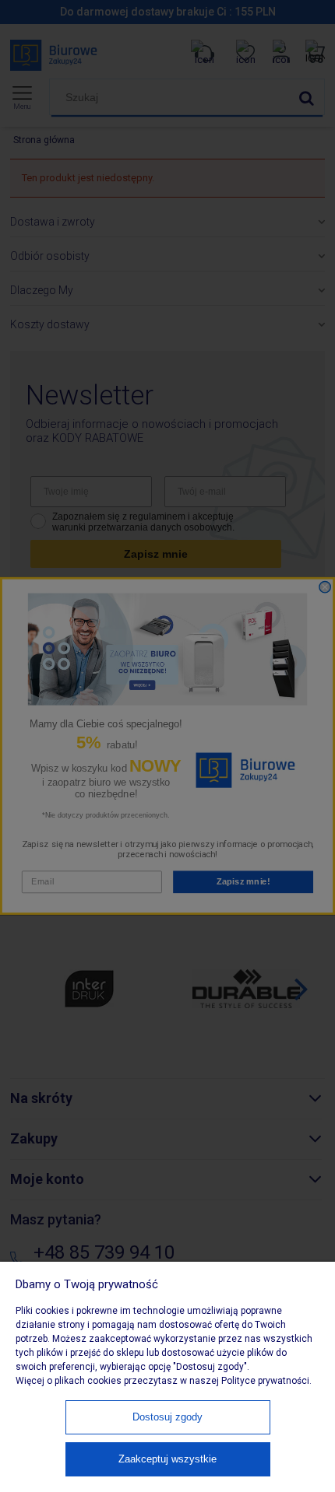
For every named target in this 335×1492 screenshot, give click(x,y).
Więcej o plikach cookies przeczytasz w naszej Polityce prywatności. (164, 1380)
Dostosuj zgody (167, 1417)
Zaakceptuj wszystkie (167, 1459)
